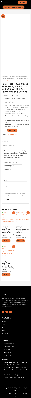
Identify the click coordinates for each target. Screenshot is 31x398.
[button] (14, 2)
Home (3, 76)
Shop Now (22, 2)
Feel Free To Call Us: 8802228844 (13, 7)
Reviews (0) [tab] (5, 141)
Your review (8, 169)
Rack (6, 76)
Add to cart (12, 130)
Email (5, 187)
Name (6, 180)
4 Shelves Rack (6, 81)
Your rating (8, 166)
